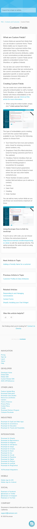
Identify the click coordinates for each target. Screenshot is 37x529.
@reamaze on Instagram (9, 496)
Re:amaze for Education (8, 426)
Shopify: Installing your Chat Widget (15, 302)
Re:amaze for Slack (7, 451)
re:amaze (23, 339)
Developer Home (6, 373)
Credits (3, 408)
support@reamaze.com (9, 513)
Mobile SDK (5, 377)
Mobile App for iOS (7, 480)
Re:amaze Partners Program (10, 410)
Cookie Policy (5, 406)
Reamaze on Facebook (8, 492)
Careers (3, 400)
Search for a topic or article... (12, 10)
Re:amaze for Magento (8, 443)
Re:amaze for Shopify (8, 438)
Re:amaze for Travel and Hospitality (12, 428)
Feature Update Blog (8, 391)
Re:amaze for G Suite (8, 449)
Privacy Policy (5, 404)
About (3, 361)
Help (2, 363)
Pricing (3, 355)
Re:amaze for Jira (6, 453)
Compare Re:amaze (7, 412)
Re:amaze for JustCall (8, 463)
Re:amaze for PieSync (8, 461)
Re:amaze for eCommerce (9, 424)
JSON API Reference (7, 381)
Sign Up (3, 357)
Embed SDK (5, 375)
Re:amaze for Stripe (7, 447)
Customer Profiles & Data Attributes (16, 279)
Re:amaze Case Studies (8, 396)
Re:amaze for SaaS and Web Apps (12, 422)
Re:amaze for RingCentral (9, 465)
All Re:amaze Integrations (9, 470)
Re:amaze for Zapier (7, 459)
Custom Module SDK (7, 379)
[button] (32, 524)
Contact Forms (8, 299)
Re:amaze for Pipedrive (8, 457)
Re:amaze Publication (8, 393)
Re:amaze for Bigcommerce (10, 440)
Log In (3, 359)
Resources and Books (8, 398)
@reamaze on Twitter (8, 494)
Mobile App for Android (8, 482)
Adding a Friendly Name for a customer (17, 264)
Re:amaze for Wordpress (9, 445)
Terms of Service (6, 402)
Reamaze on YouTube (8, 498)
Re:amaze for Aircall (7, 455)
